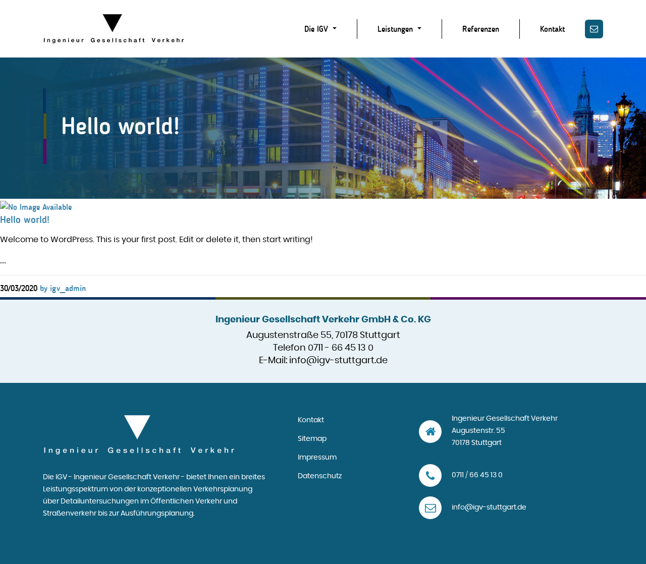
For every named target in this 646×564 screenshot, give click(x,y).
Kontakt (552, 29)
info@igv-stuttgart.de (338, 360)
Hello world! (24, 219)
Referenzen (480, 29)
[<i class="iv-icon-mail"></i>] (594, 29)
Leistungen (396, 29)
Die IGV (317, 29)
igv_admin (63, 288)
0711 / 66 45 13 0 (477, 475)
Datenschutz (320, 476)
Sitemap (312, 438)
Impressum (317, 457)
